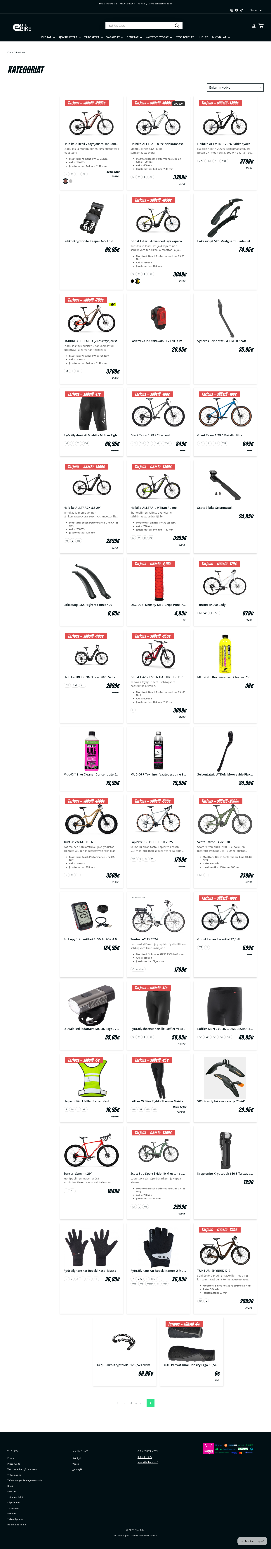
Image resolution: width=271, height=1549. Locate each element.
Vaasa (75, 1463)
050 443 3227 (145, 1456)
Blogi (10, 1485)
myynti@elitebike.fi (148, 1462)
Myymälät (219, 37)
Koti (9, 52)
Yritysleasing (14, 1474)
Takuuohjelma (15, 1519)
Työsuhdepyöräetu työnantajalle (24, 1480)
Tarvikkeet (92, 37)
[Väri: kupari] (65, 181)
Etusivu (11, 1458)
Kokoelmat (19, 52)
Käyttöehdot (13, 1502)
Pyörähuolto (13, 1463)
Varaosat (113, 37)
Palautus (12, 1491)
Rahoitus (12, 1513)
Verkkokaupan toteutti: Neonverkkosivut (135, 1535)
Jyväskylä (77, 1469)
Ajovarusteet (68, 37)
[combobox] (144, 25)
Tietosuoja (13, 1507)
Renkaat (133, 37)
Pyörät (46, 37)
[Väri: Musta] (132, 281)
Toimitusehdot (15, 1496)
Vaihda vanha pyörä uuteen (22, 1469)
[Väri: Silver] (70, 181)
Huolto (203, 37)
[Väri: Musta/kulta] (137, 281)
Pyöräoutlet (185, 37)
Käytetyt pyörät (157, 37)
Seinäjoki (77, 1458)
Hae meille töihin (16, 1524)
